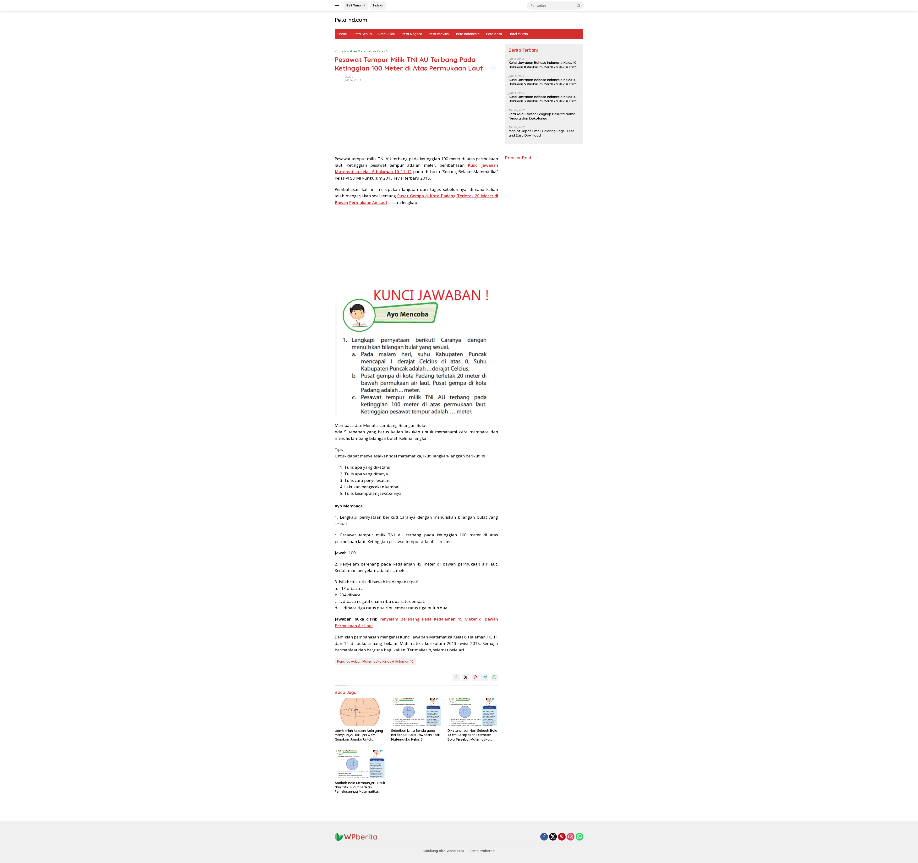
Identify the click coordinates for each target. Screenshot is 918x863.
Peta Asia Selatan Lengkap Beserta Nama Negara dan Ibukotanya (542, 116)
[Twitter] (553, 837)
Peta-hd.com (351, 19)
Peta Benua (363, 34)
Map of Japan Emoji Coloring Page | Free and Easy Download (541, 133)
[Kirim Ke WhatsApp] (494, 677)
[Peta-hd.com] (356, 836)
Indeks (378, 5)
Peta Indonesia (468, 34)
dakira (349, 77)
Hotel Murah (518, 34)
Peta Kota (494, 34)
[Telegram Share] (484, 677)
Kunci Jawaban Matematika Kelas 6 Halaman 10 (375, 661)
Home (342, 34)
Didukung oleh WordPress (443, 851)
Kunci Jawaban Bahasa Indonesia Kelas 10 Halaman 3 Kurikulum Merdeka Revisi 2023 (543, 99)
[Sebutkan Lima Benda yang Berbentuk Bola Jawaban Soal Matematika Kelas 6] (416, 712)
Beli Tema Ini (355, 5)
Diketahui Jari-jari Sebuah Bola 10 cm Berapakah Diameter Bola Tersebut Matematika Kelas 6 (472, 735)
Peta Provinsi (439, 34)
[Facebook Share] (456, 677)
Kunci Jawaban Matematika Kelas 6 (361, 51)
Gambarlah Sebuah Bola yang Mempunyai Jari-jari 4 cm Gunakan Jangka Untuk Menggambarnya (359, 735)
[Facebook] (544, 837)
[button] (578, 5)
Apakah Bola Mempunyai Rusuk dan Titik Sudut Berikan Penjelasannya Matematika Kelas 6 (360, 787)
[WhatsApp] (579, 837)
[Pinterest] (562, 837)
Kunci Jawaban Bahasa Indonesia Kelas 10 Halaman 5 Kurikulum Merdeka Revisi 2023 (543, 82)
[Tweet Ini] (465, 677)
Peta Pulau (386, 34)
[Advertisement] (416, 117)
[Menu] (338, 5)
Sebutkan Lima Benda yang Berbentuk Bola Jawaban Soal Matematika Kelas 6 (415, 734)
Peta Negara (412, 34)
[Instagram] (570, 837)
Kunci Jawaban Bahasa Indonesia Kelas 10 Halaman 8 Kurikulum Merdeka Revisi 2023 (543, 65)
